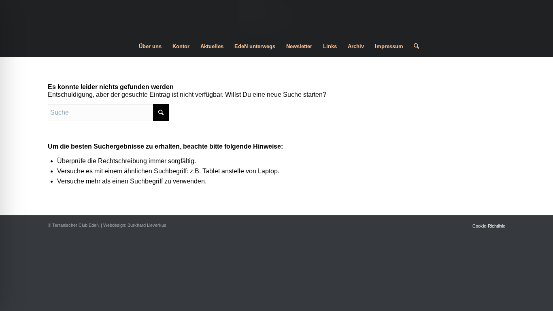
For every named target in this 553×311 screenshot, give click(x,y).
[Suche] (413, 46)
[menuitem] (150, 46)
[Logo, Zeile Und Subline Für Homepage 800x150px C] (276, 18)
